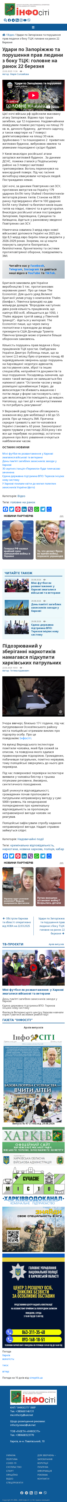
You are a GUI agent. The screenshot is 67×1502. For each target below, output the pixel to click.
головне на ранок (22, 502)
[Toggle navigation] (33, 27)
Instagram (31, 269)
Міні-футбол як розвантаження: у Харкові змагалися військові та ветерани (45, 587)
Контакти (43, 1478)
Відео (10, 35)
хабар (60, 849)
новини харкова (30, 849)
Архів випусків (56, 944)
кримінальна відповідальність (32, 845)
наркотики (10, 849)
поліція (49, 849)
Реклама (42, 1474)
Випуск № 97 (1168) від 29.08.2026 (33, 1123)
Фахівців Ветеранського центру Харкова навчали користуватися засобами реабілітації (33, 1013)
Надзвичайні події (30, 839)
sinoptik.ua (36, 1377)
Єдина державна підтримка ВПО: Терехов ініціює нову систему (45, 629)
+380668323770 (25, 1435)
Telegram (15, 269)
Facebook (37, 265)
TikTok (50, 273)
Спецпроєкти (14, 1482)
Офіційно (12, 1474)
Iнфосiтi (25, 738)
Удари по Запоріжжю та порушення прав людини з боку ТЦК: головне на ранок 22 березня (51, 926)
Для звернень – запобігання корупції (46, 1459)
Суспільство (14, 1466)
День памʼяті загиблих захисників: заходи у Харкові (46, 608)
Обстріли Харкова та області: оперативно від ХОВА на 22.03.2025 (16, 922)
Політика (12, 1459)
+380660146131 (25, 1411)
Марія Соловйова (19, 74)
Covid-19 (11, 1463)
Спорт (10, 1470)
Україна (11, 1455)
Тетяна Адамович (19, 670)
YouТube (34, 273)
